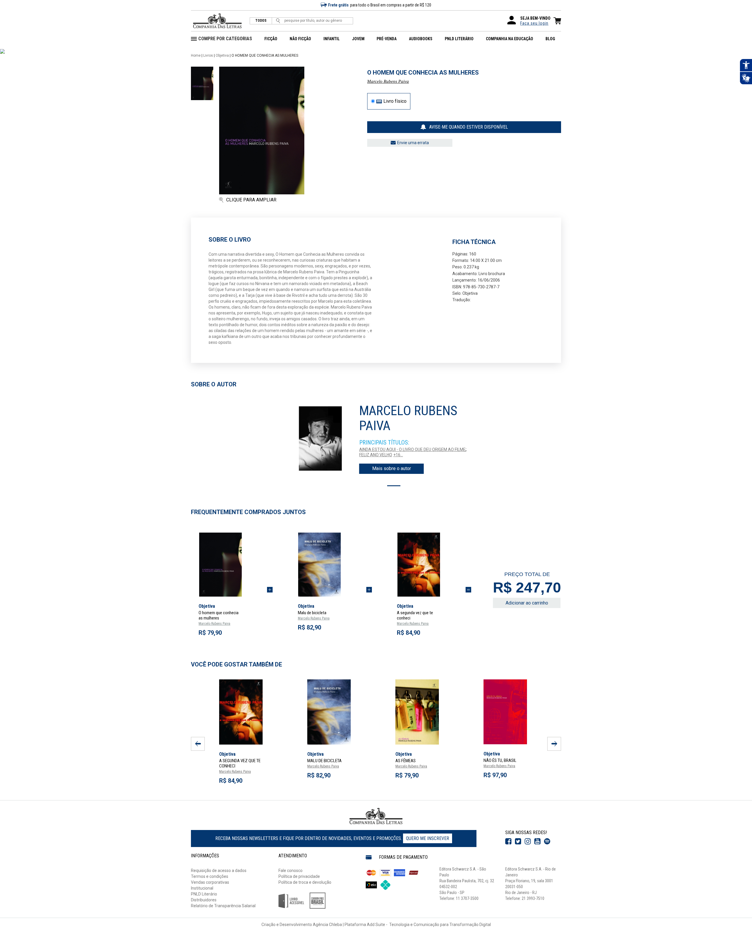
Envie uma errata (413, 142)
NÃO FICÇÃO (300, 38)
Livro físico (395, 101)
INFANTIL (331, 38)
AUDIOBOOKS (420, 38)
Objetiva (222, 55)
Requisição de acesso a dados (218, 870)
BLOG (550, 38)
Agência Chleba (327, 924)
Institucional (202, 888)
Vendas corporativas (210, 882)
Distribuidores (203, 900)
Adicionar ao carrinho (527, 603)
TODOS (260, 21)
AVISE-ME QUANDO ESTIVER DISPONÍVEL (468, 127)
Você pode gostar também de (236, 664)
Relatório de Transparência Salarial (223, 905)
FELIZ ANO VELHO (375, 454)
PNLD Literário (204, 894)
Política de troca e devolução (304, 882)
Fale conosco (290, 870)
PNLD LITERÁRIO (459, 38)
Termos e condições (209, 876)
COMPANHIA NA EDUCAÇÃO (509, 38)
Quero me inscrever (427, 838)
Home (196, 55)
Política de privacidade (299, 876)
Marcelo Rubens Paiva (388, 81)
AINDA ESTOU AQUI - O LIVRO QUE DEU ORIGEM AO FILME (412, 449)
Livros (208, 55)
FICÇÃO (270, 38)
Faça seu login (534, 23)
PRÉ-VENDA (387, 38)
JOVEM (358, 38)
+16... (398, 454)
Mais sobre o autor (391, 468)
